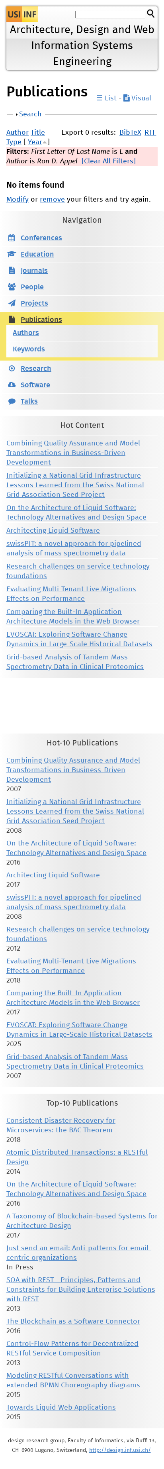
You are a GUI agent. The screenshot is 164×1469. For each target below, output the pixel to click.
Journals (34, 271)
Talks (29, 401)
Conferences (41, 238)
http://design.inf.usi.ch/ (120, 1450)
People (32, 287)
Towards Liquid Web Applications (61, 1407)
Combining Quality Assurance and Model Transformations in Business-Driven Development (73, 453)
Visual (140, 98)
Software (35, 385)
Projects (34, 303)
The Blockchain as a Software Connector (73, 1321)
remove (52, 199)
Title (38, 132)
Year (35, 142)
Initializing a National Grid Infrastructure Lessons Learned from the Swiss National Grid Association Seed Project (75, 485)
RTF (150, 132)
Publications (41, 320)
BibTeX (130, 132)
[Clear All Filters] (109, 161)
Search (30, 114)
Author (17, 132)
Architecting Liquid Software (53, 530)
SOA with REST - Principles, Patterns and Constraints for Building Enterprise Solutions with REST (80, 1290)
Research (36, 369)
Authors (26, 333)
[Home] (22, 14)
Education (37, 254)
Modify (17, 199)
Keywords (29, 349)
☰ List (106, 98)
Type (13, 142)
